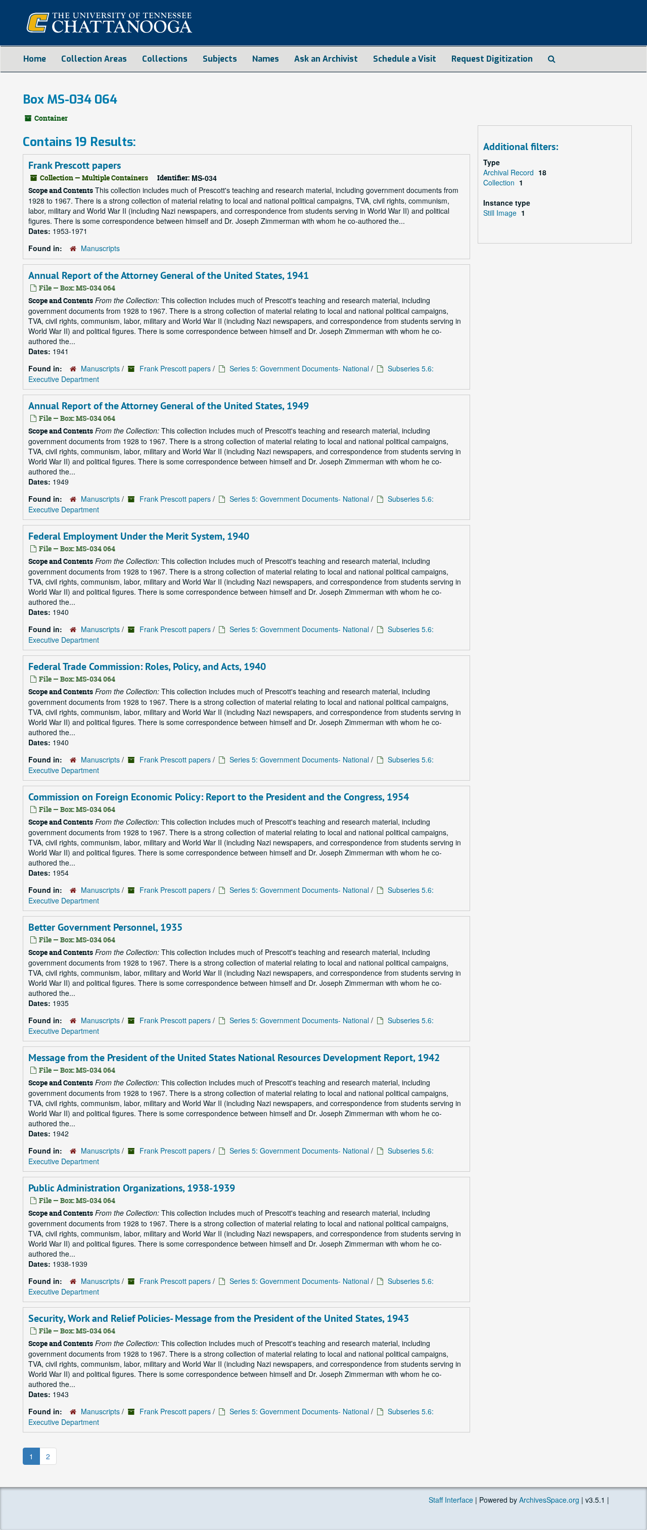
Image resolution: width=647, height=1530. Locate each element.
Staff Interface (451, 1500)
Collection (500, 182)
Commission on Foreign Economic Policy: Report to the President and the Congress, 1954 (218, 796)
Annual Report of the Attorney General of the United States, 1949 (168, 405)
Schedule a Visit (404, 59)
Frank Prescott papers (74, 165)
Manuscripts (100, 248)
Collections (165, 59)
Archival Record (509, 172)
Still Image (501, 213)
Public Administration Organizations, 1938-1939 (131, 1187)
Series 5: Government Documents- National (299, 368)
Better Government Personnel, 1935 (105, 927)
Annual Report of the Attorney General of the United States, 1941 (168, 275)
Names (265, 59)
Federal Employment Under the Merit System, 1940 (138, 536)
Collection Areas (94, 59)
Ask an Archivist (326, 59)
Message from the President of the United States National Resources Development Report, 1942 (234, 1057)
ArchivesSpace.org (549, 1500)
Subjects (220, 59)
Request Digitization (492, 59)
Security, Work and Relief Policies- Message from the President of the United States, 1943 (218, 1318)
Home (34, 59)
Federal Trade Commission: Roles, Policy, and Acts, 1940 (147, 666)
